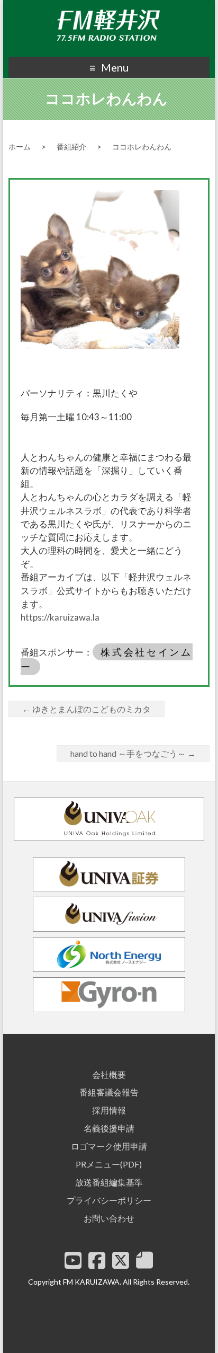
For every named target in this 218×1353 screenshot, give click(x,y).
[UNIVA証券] (109, 886)
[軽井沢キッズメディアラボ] (144, 1260)
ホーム (19, 146)
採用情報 (109, 1110)
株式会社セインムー (107, 659)
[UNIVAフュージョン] (109, 926)
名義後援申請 (109, 1128)
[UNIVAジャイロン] (109, 1007)
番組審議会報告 (109, 1092)
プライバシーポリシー (109, 1200)
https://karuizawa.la (60, 617)
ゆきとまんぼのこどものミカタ (86, 709)
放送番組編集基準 (109, 1182)
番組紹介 (71, 146)
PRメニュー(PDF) (109, 1164)
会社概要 (109, 1074)
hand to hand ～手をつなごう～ (133, 753)
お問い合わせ (109, 1218)
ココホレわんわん (141, 146)
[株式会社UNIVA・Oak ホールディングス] (109, 836)
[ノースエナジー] (109, 966)
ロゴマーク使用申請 (109, 1146)
